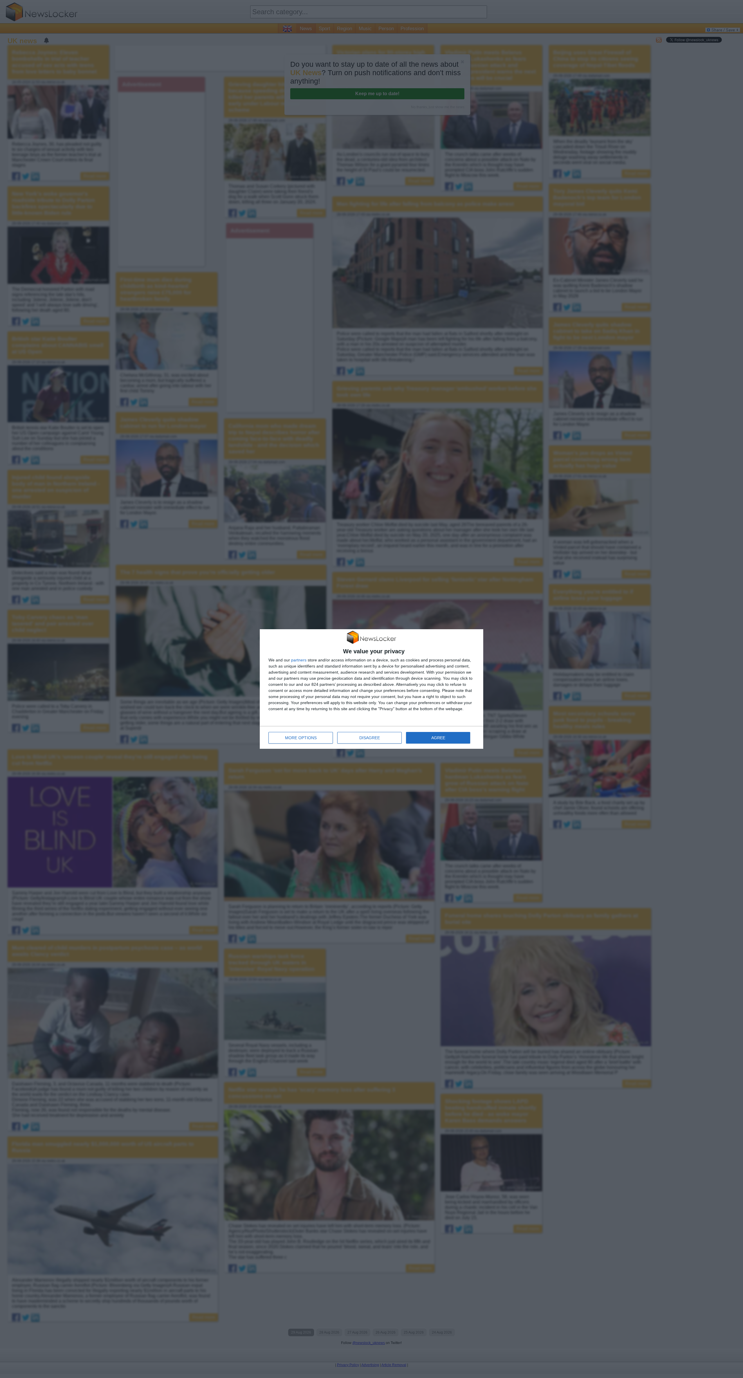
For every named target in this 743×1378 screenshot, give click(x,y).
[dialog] (371, 689)
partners (298, 660)
